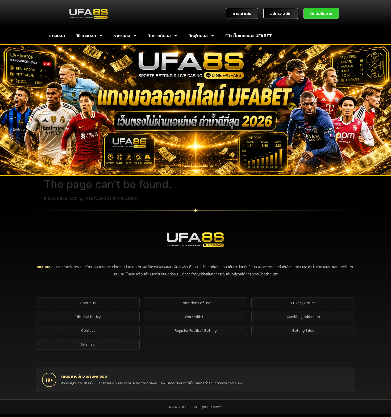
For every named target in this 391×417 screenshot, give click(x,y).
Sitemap (88, 344)
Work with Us (195, 317)
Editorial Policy (88, 317)
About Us (88, 303)
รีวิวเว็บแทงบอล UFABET (248, 35)
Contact (88, 330)
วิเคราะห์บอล (159, 35)
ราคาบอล (122, 35)
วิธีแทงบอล (86, 35)
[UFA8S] (195, 239)
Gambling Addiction (303, 317)
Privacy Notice (303, 303)
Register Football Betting (195, 330)
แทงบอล (57, 35)
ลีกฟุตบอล (198, 35)
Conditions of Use (195, 303)
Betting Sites (303, 330)
